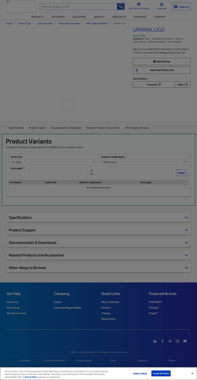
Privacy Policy (31, 377)
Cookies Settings (140, 373)
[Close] (192, 373)
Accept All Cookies (161, 373)
